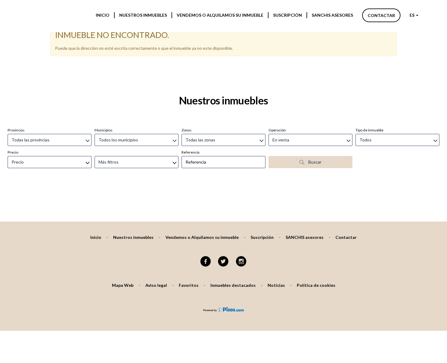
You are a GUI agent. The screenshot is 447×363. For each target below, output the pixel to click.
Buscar (314, 162)
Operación (277, 130)
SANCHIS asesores (332, 15)
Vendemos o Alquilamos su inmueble (220, 15)
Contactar (381, 15)
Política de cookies (316, 285)
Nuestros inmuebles (143, 15)
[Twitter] (223, 262)
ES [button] (412, 15)
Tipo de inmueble (369, 130)
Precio (13, 152)
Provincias (16, 130)
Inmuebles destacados (233, 285)
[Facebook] (205, 262)
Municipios (104, 130)
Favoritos (189, 285)
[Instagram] (241, 262)
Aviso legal (156, 285)
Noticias (276, 285)
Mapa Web (122, 285)
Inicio (102, 15)
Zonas (187, 130)
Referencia (190, 152)
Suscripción (287, 15)
